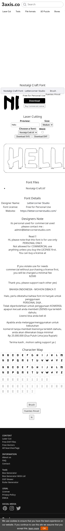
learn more (34, 528)
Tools (18, 11)
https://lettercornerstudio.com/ (38, 211)
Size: (47, 121)
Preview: (25, 121)
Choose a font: (27, 128)
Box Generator (9, 473)
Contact (6, 463)
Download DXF (40, 136)
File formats (30, 11)
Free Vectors (8, 445)
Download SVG (23, 136)
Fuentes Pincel (53, 94)
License (6, 491)
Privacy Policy (9, 494)
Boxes (57, 11)
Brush (53, 90)
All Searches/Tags (10, 448)
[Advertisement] (32, 48)
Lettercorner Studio (35, 90)
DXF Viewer (7, 479)
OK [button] (44, 528)
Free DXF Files (9, 442)
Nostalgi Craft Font (13, 90)
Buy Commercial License (34, 106)
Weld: (42, 129)
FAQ (4, 460)
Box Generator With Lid (13, 476)
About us (6, 457)
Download (34, 100)
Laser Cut (6, 11)
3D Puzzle (45, 11)
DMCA (5, 498)
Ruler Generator (10, 482)
